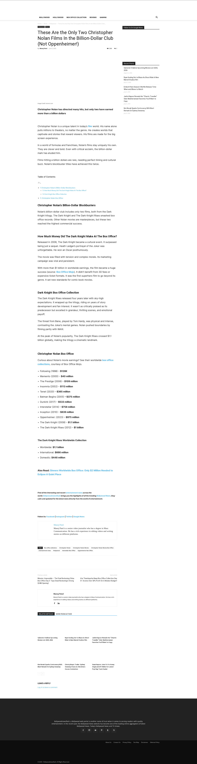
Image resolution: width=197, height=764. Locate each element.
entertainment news (74, 493)
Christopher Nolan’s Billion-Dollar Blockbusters (58, 188)
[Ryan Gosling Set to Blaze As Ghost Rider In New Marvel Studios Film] (77, 627)
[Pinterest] (50, 53)
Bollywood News (103, 496)
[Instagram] (89, 730)
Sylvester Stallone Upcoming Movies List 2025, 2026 (141, 69)
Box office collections (50, 548)
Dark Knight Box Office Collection (56, 194)
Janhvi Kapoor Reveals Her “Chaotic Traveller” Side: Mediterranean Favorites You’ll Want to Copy (104, 640)
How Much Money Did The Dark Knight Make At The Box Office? (65, 190)
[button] (156, 17)
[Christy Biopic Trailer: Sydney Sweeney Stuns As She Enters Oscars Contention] (77, 654)
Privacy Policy (127, 742)
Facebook (50, 517)
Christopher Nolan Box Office (52, 198)
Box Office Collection (76, 17)
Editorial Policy (154, 742)
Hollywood (58, 17)
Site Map (136, 742)
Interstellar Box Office (68, 550)
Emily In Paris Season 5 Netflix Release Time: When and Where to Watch (140, 88)
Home (39, 24)
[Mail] (95, 730)
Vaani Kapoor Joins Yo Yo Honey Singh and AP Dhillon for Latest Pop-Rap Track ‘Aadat (103, 667)
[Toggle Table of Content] (39, 183)
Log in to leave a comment (47, 687)
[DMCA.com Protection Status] (87, 762)
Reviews (93, 17)
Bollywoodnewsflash (52, 496)
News (45, 24)
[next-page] (42, 673)
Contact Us (117, 742)
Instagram (60, 517)
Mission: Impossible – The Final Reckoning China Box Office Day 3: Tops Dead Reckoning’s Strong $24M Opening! (56, 580)
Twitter (69, 517)
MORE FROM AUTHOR (64, 614)
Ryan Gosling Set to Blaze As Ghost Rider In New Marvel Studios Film (141, 78)
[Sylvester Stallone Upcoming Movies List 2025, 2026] (50, 627)
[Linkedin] (59, 603)
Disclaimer (144, 742)
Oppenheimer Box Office (85, 550)
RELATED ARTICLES (46, 614)
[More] (61, 53)
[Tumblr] (107, 730)
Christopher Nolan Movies (81, 548)
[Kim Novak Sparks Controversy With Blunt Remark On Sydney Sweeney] (50, 654)
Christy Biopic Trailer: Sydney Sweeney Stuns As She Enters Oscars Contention (75, 667)
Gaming (103, 17)
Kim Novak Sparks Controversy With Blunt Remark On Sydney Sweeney (139, 109)
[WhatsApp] (55, 53)
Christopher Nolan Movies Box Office (102, 548)
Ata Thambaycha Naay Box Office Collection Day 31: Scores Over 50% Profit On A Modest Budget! (98, 579)
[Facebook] (40, 53)
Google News (78, 517)
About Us (108, 742)
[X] (45, 53)
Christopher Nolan (64, 548)
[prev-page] (39, 673)
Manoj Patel (43, 48)
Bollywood (44, 17)
